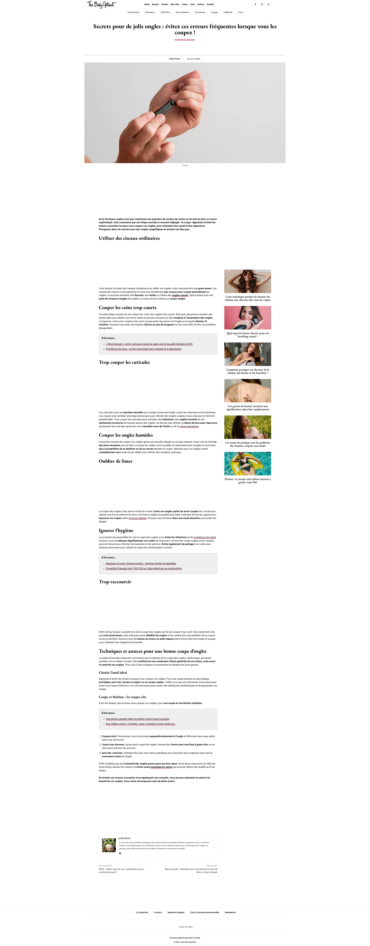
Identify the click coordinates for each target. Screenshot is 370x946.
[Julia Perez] (109, 845)
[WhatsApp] (188, 48)
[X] (181, 48)
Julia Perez (175, 58)
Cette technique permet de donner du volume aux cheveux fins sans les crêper (248, 298)
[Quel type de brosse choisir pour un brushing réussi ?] (247, 317)
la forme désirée (138, 518)
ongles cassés (180, 295)
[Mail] (120, 853)
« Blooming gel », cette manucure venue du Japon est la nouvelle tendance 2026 (149, 343)
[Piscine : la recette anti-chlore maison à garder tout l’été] (247, 463)
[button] (268, 4)
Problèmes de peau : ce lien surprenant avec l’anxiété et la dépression (143, 348)
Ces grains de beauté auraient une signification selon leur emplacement (247, 407)
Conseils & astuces (185, 39)
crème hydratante (189, 426)
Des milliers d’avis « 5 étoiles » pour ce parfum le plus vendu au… (141, 723)
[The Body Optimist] (101, 5)
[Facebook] (255, 4)
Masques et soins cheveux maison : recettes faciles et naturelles (141, 563)
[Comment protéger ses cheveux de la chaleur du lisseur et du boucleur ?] (247, 354)
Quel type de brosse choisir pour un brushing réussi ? (248, 334)
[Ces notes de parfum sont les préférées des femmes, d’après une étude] (247, 427)
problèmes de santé (205, 537)
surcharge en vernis (161, 766)
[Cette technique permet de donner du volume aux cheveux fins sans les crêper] (247, 281)
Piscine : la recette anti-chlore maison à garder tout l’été (248, 480)
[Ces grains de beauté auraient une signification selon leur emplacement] (247, 390)
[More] (195, 48)
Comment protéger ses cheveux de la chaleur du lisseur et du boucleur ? (247, 371)
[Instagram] (261, 4)
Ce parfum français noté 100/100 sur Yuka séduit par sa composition (144, 568)
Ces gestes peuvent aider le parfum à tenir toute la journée (137, 718)
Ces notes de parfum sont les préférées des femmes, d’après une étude (247, 444)
